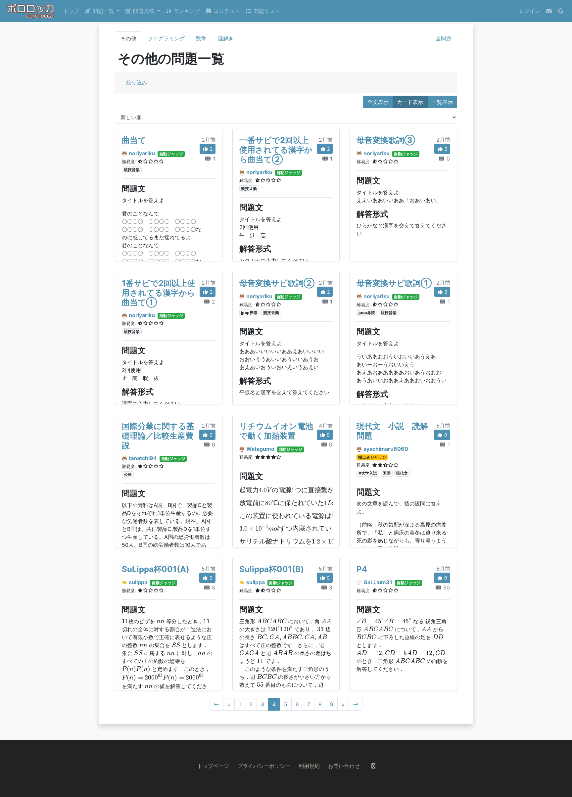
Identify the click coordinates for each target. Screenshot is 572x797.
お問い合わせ (344, 766)
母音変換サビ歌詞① (394, 283)
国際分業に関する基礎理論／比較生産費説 (158, 435)
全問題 (444, 38)
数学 (201, 38)
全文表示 (378, 102)
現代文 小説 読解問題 (392, 431)
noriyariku (142, 153)
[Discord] (549, 11)
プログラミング (166, 38)
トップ (71, 11)
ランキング (186, 11)
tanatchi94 (143, 458)
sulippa (138, 582)
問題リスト (266, 11)
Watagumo (260, 448)
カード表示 (410, 102)
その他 (128, 38)
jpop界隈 (249, 312)
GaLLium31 (377, 582)
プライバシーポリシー (263, 766)
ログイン (529, 11)
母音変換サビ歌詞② (276, 283)
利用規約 (309, 766)
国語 (387, 473)
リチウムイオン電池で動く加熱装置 (276, 431)
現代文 (402, 473)
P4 (362, 569)
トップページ (213, 766)
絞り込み (136, 82)
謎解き (226, 38)
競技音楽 (132, 169)
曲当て (134, 140)
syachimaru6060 (385, 448)
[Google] (561, 11)
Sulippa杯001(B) (271, 569)
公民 (128, 474)
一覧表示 (442, 102)
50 (446, 587)
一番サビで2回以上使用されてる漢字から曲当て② (275, 149)
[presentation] (316, 490)
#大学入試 (367, 473)
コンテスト (226, 11)
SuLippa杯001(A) (155, 569)
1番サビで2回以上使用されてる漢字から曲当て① (158, 292)
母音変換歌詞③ (386, 140)
